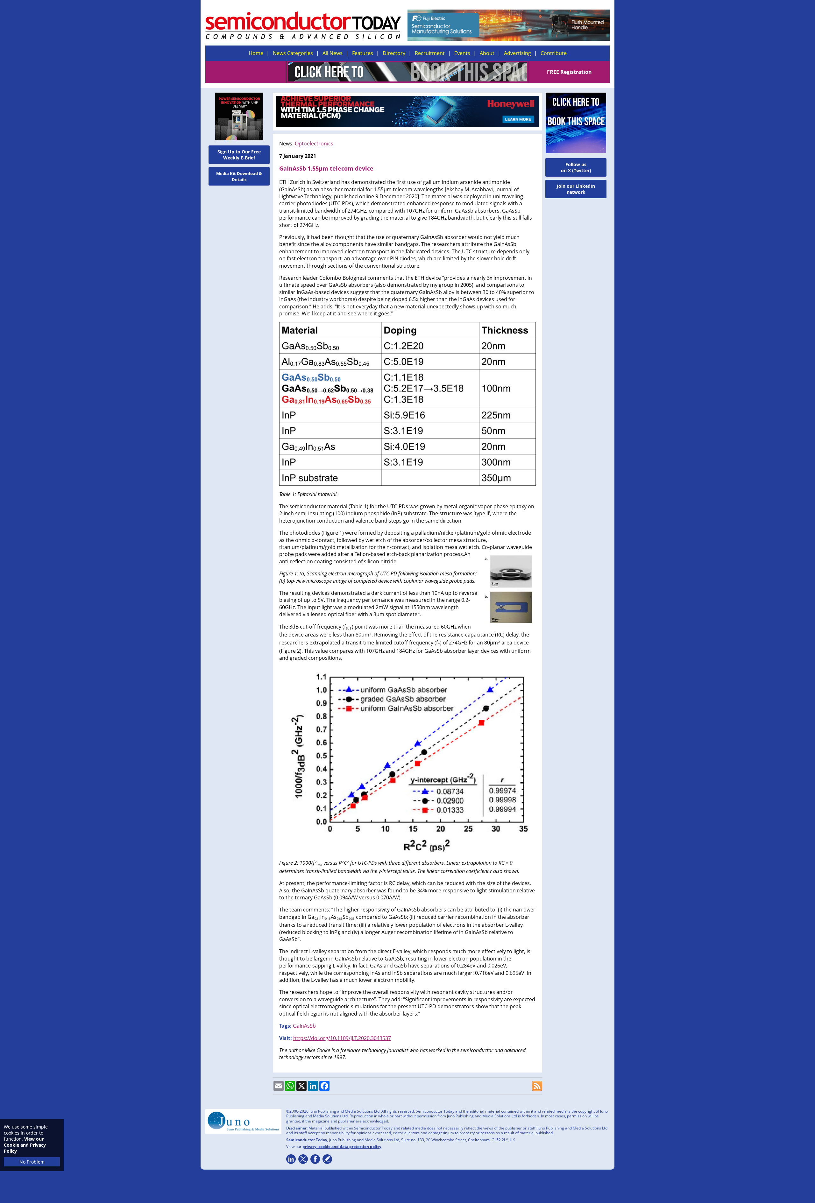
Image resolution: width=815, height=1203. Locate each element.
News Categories (293, 53)
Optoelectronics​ (314, 143)
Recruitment (430, 53)
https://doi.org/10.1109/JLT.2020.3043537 (342, 1038)
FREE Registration (569, 71)
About (487, 53)
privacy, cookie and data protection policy (341, 1146)
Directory (394, 53)
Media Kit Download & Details (239, 176)
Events (462, 53)
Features (362, 53)
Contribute (554, 53)
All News (332, 53)
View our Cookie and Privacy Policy (25, 1145)
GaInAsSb (304, 1025)
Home (256, 53)
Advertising (517, 53)
